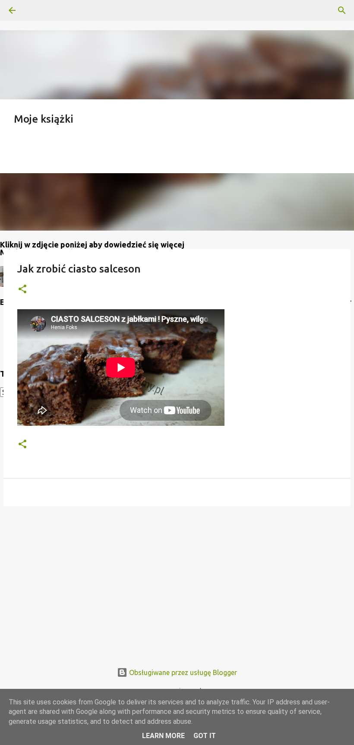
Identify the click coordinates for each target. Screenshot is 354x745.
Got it (204, 736)
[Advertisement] (177, 579)
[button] (22, 289)
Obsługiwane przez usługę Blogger (182, 672)
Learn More (163, 736)
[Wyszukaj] (36, 10)
